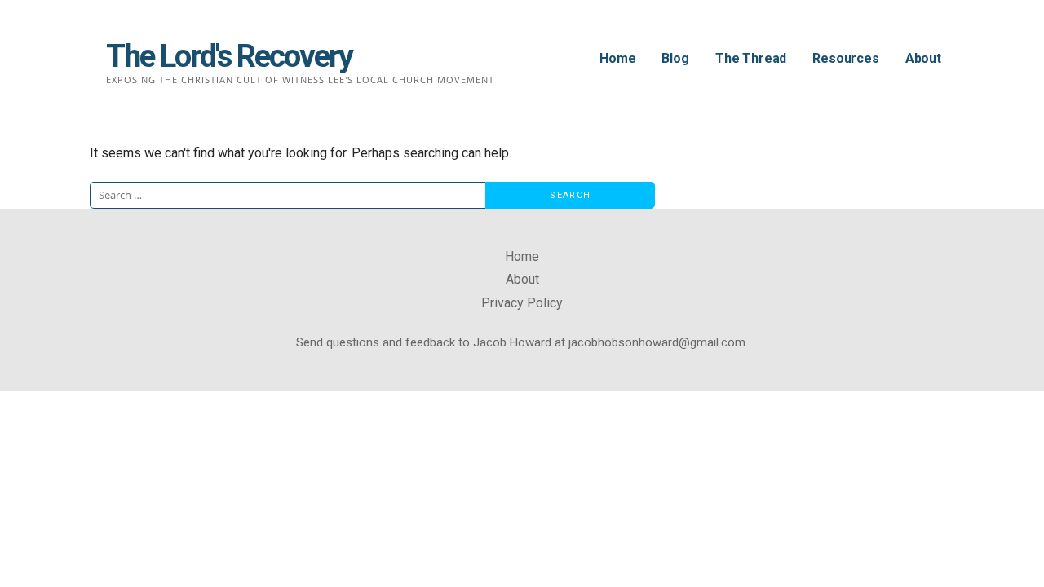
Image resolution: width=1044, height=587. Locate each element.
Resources (845, 58)
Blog (674, 58)
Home (617, 58)
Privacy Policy (522, 303)
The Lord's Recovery (229, 56)
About (923, 58)
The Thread (750, 58)
